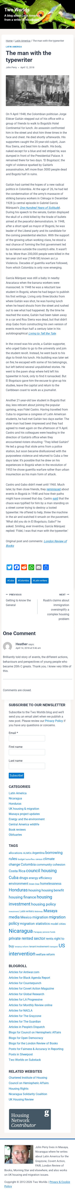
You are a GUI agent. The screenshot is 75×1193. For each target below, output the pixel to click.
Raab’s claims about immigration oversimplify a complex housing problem (56, 607)
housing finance (22, 897)
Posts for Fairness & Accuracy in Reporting (36, 1049)
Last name (15, 760)
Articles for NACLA (20, 1010)
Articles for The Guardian (25, 1021)
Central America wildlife (24, 824)
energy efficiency (40, 878)
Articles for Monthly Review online (30, 1005)
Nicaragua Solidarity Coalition (28, 1094)
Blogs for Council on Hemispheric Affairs (35, 1032)
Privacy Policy (54, 721)
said (55, 498)
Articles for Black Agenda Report (29, 977)
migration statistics (35, 924)
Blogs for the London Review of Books (33, 1043)
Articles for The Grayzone (25, 1016)
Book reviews (17, 829)
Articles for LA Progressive (25, 999)
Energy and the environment (27, 819)
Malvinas (39, 911)
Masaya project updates (24, 814)
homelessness (50, 883)
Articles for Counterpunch (25, 983)
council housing (41, 870)
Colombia (23, 580)
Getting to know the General (18, 600)
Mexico (26, 917)
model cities (58, 924)
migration (40, 917)
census (38, 859)
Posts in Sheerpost (21, 1054)
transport (54, 947)
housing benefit (53, 890)
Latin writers (40, 580)
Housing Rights (18, 1088)
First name (15, 747)
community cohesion (50, 864)
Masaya (50, 910)
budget (21, 859)
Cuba (10, 580)
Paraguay (37, 932)
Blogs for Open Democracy (26, 1038)
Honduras (15, 803)
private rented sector (27, 938)
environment (18, 883)
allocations (15, 853)
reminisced (54, 489)
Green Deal (34, 884)
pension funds (49, 932)
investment (14, 911)
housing (34, 890)
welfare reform (45, 954)
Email (13, 733)
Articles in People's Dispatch (27, 1027)
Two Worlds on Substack (25, 1060)
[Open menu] (67, 14)
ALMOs (27, 853)
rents (49, 938)
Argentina (38, 853)
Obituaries (15, 834)
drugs (23, 878)
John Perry (11, 67)
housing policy (43, 904)
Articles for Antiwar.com (24, 972)
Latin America (14, 47)
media (14, 917)
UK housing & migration (24, 808)
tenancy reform (22, 947)
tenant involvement (39, 946)
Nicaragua (15, 798)
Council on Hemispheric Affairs (29, 1083)
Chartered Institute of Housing (28, 1077)
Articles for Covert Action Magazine (31, 988)
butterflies (30, 859)
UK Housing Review (21, 1099)
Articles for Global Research (26, 994)
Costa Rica (17, 871)
